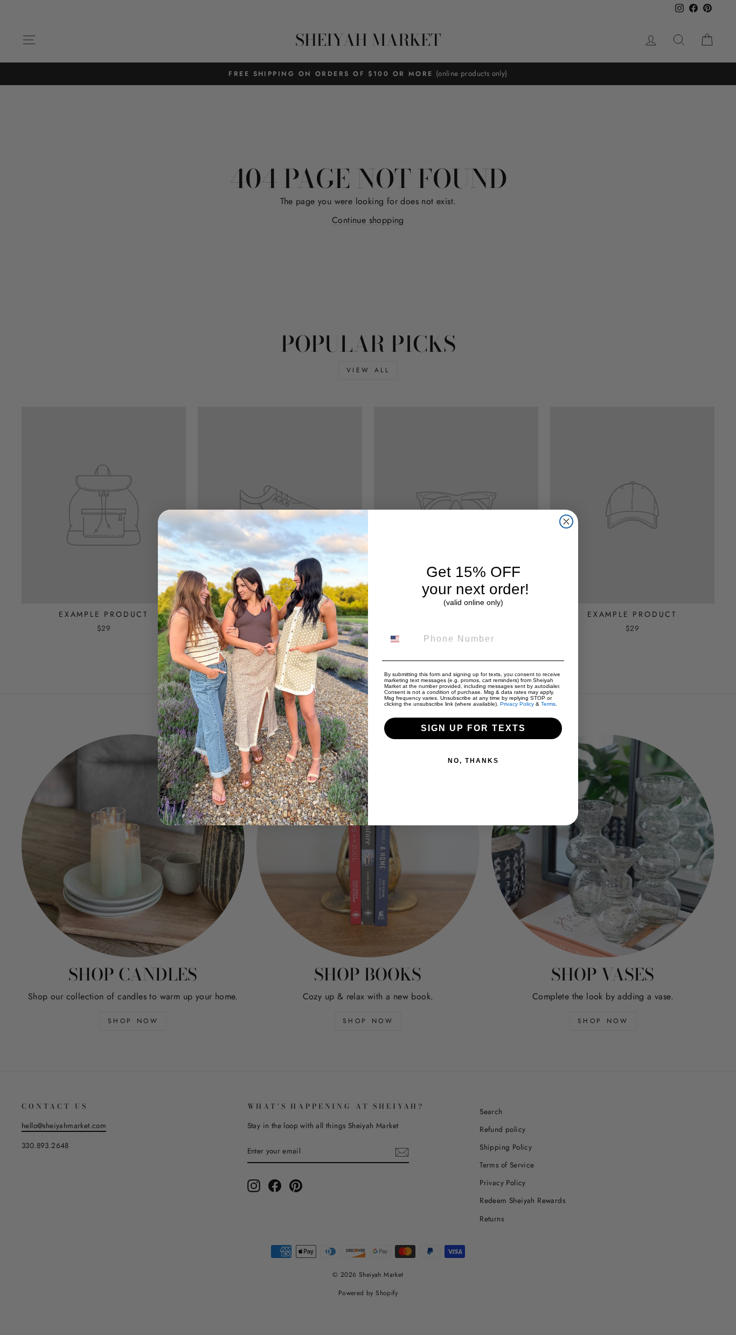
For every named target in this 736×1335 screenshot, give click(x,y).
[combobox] (401, 639)
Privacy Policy (517, 704)
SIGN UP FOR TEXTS (473, 728)
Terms (548, 704)
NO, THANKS (473, 760)
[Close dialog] (566, 521)
